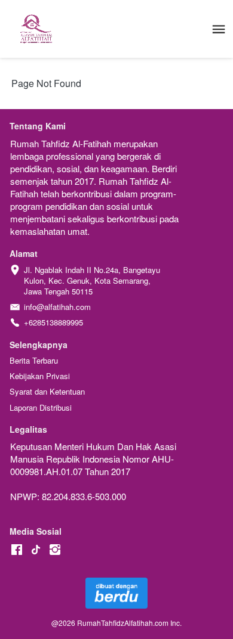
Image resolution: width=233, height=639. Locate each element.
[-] (17, 549)
